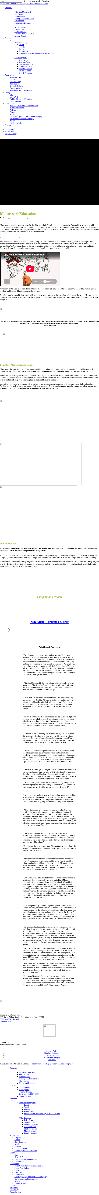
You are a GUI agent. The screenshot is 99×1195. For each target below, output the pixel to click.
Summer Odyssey (31, 1124)
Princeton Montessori (27, 1072)
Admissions (14, 1135)
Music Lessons (29, 1131)
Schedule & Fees (20, 1146)
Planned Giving (20, 1161)
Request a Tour (20, 1138)
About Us (13, 1068)
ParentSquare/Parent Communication (28, 1166)
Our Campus (24, 1074)
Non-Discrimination (52, 1053)
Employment (24, 1090)
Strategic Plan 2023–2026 (29, 1094)
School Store (19, 1174)
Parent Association (21, 1168)
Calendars (18, 1172)
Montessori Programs (27, 1103)
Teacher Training (25, 1092)
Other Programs (25, 1118)
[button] (49, 355)
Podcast (17, 1170)
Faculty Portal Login (52, 1057)
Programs (13, 1098)
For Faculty (14, 1190)
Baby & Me (28, 1120)
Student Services (30, 1129)
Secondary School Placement (25, 1151)
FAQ (16, 1155)
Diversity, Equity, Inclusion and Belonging (30, 1177)
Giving (12, 1153)
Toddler (27, 1107)
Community (14, 1164)
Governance (24, 1081)
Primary (27, 1109)
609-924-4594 (5, 1019)
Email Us (16, 1019)
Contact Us (52, 1060)
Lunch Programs (30, 1133)
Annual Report (25, 1096)
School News (24, 1077)
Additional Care (30, 1127)
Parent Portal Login (52, 1055)
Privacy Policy (51, 1051)
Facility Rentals (20, 1183)
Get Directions (5, 1021)
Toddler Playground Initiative (25, 1159)
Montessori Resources (27, 1083)
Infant (26, 1105)
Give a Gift (18, 1157)
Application (18, 1144)
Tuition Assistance (21, 1148)
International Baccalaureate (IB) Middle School (42, 1114)
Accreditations (24, 1087)
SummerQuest (29, 1122)
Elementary (28, 1111)
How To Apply (20, 1142)
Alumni (17, 1181)
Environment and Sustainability (26, 1179)
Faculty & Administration (29, 1079)
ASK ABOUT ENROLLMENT (49, 622)
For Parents (14, 1188)
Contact (17, 1140)
